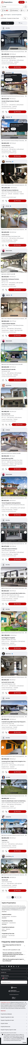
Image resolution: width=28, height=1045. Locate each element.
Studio (3, 929)
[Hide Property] (22, 32)
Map (21, 23)
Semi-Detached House (21, 907)
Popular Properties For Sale (7, 1017)
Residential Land (14, 909)
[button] (2, 14)
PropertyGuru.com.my (5, 1002)
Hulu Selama (13, 916)
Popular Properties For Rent (7, 1020)
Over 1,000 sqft (11, 935)
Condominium (8, 907)
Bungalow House (5, 909)
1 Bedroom (8, 929)
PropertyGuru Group (6, 969)
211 (15, 897)
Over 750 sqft (4, 935)
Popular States (4, 1023)
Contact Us (3, 972)
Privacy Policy (20, 1037)
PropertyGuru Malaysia (6, 1014)
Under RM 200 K (5, 922)
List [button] (8, 23)
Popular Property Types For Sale (8, 1029)
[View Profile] (14, 28)
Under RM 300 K (12, 922)
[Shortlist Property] (25, 32)
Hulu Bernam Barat (6, 916)
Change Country (5, 975)
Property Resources (5, 1026)
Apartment (13, 907)
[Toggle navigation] (26, 2)
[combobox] (13, 6)
